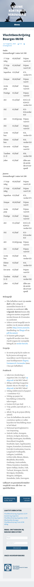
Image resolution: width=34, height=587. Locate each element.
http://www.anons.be (21, 328)
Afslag (6, 524)
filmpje (22, 330)
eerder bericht (22, 344)
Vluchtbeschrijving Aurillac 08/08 (9, 499)
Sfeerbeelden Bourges (11, 520)
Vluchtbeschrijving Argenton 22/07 (15, 514)
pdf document (12, 333)
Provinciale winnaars (26, 499)
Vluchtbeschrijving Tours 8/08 (14, 522)
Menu (17, 24)
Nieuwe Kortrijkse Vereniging (17, 11)
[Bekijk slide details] (17, 567)
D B (20, 44)
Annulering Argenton (11, 516)
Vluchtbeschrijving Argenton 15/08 (15, 518)
